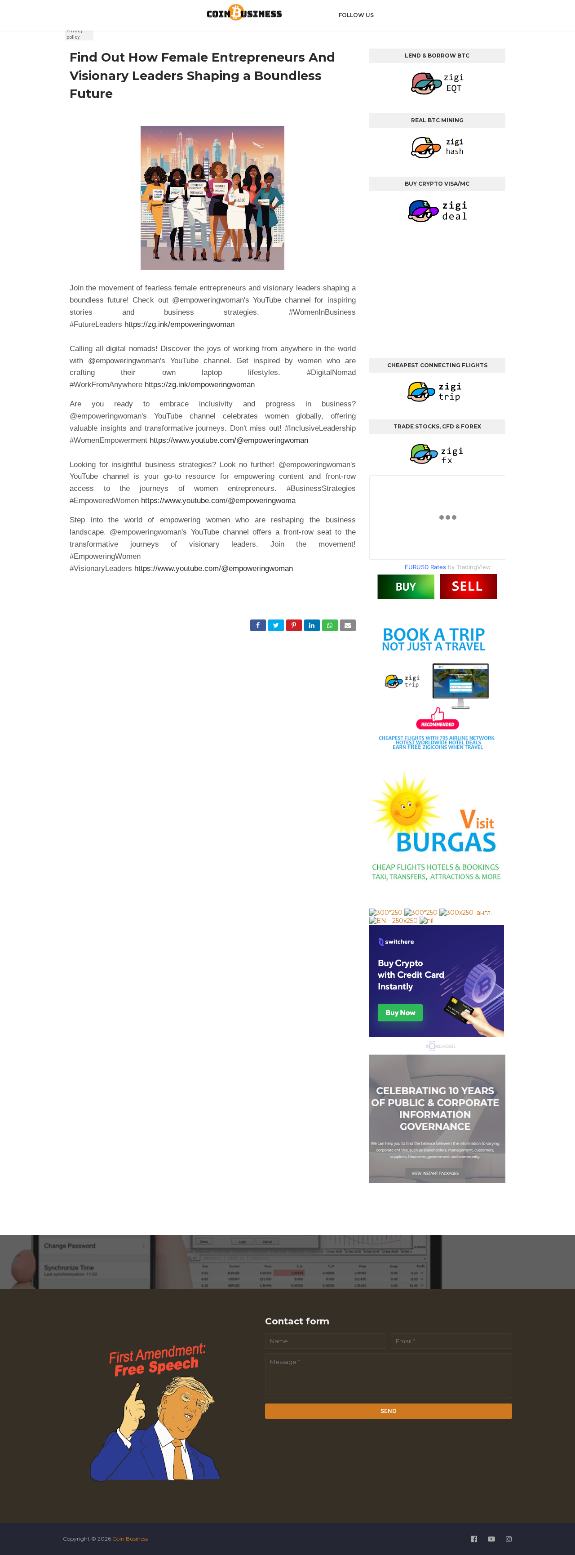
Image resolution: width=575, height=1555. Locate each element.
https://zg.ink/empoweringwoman (179, 324)
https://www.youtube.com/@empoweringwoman (229, 440)
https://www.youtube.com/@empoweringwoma (218, 500)
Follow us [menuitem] (356, 15)
